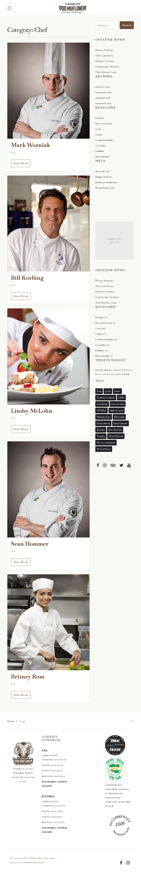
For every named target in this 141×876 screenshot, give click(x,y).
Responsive (103, 423)
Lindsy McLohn (32, 410)
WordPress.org (104, 187)
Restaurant (102, 156)
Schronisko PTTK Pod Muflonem (120, 827)
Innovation (116, 410)
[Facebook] (98, 465)
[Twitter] (121, 465)
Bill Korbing (27, 277)
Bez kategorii (103, 123)
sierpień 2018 (103, 97)
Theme (101, 436)
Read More (20, 163)
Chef (117, 391)
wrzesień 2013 (103, 103)
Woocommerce (106, 442)
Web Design (116, 436)
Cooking (100, 145)
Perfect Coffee (104, 61)
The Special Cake (105, 72)
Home (10, 721)
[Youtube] (129, 465)
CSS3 (121, 397)
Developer (117, 404)
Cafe (98, 129)
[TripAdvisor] (113, 465)
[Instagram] (105, 465)
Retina (101, 429)
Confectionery (104, 140)
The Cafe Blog (104, 55)
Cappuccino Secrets (107, 66)
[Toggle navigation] (9, 8)
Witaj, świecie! (104, 50)
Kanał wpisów (103, 176)
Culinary (102, 404)
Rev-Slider (115, 429)
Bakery (99, 118)
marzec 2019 (102, 86)
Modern (119, 416)
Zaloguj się (102, 171)
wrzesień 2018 (103, 92)
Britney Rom (27, 676)
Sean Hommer (30, 543)
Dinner (99, 151)
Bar (99, 391)
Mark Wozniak (30, 145)
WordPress (104, 449)
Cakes (98, 134)
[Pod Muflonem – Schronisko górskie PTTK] (72, 7)
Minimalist (104, 416)
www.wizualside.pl (34, 862)
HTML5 (101, 410)
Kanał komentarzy (106, 182)
